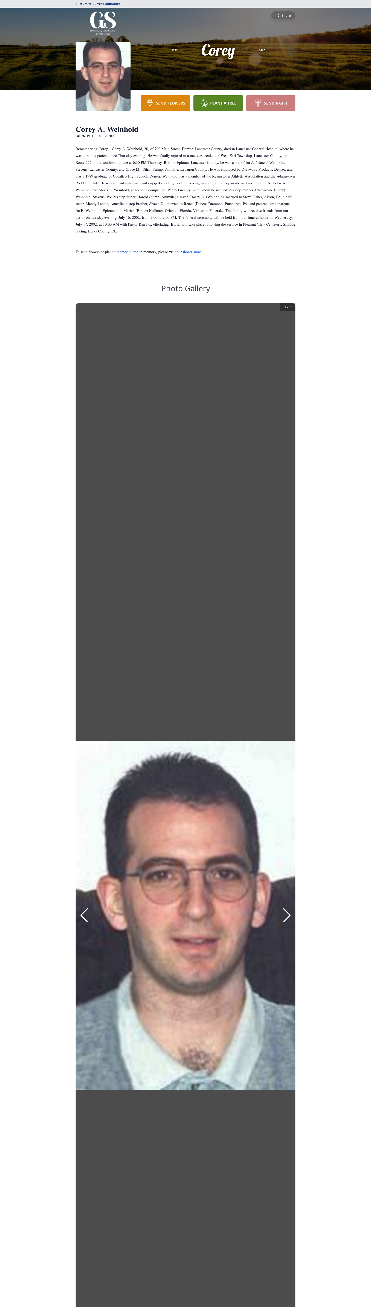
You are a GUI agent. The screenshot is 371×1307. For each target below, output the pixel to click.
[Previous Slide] (84, 915)
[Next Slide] (286, 915)
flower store (192, 251)
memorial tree (127, 251)
